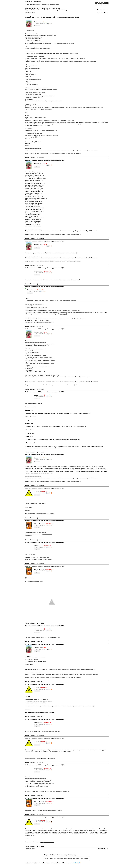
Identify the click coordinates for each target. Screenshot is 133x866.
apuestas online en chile (43, 862)
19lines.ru (27, 143)
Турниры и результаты (33, 2)
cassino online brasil (30, 862)
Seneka (36, 21)
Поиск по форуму (52, 10)
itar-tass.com (43, 307)
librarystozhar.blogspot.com (46, 322)
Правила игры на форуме (32, 8)
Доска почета (46, 8)
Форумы (27, 10)
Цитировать (40, 157)
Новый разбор (42, 10)
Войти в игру (63, 10)
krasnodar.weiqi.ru (47, 534)
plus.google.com (45, 557)
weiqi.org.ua (63, 314)
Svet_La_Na (37, 523)
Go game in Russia (56, 862)
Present (29, 289)
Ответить (32, 157)
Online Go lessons (67, 862)
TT (34, 491)
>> (107, 10)
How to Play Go (77, 862)
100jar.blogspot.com (43, 320)
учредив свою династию (47, 513)
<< (104, 10)
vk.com (27, 145)
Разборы (33, 10)
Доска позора (56, 8)
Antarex (36, 271)
